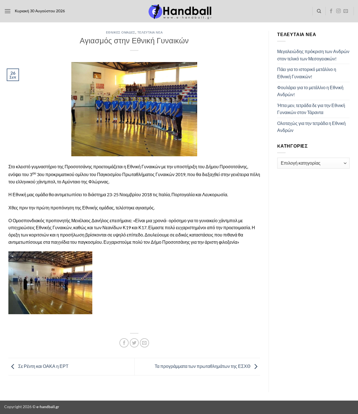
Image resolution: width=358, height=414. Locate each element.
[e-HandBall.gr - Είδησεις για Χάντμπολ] (179, 11)
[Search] (319, 11)
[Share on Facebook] (124, 342)
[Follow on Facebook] (331, 11)
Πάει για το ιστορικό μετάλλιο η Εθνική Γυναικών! (306, 73)
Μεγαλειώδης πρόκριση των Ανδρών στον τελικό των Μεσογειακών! (313, 55)
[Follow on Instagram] (338, 11)
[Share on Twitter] (134, 342)
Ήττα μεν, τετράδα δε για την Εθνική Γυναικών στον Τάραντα (311, 109)
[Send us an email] (345, 11)
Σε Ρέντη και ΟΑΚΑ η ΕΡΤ (43, 366)
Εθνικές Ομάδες (120, 32)
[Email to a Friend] (144, 342)
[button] (7, 11)
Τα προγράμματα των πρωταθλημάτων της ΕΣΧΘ (203, 366)
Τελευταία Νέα (149, 32)
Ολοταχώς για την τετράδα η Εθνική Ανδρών (311, 126)
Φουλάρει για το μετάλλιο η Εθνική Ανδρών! (310, 91)
